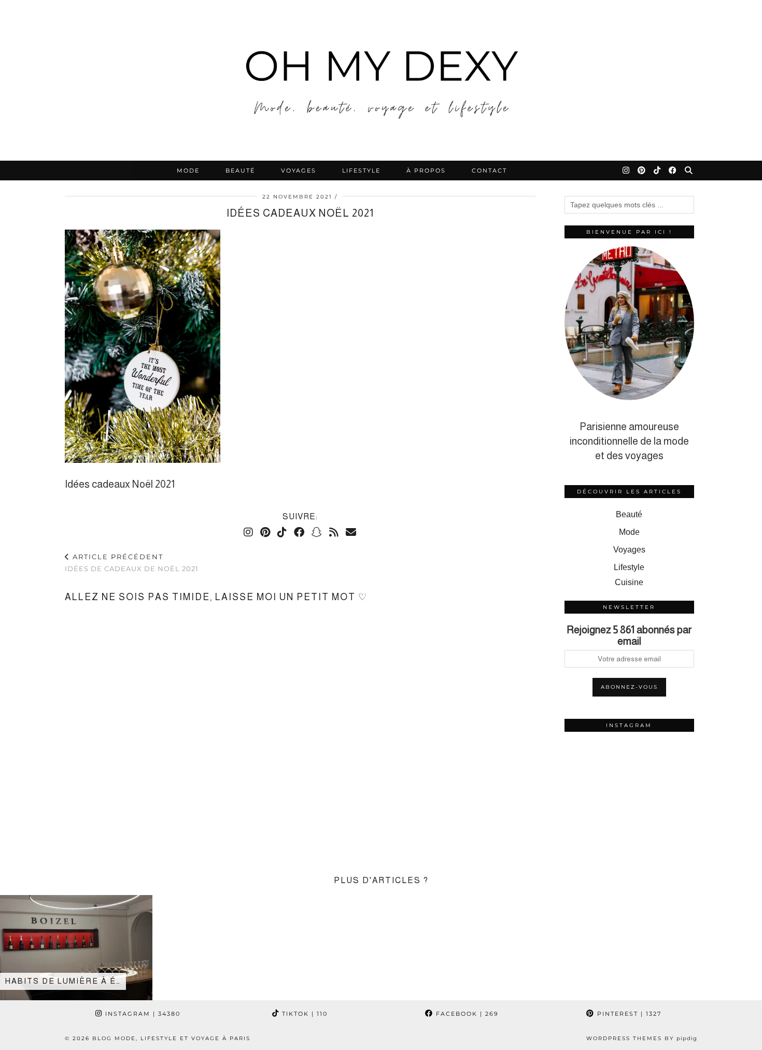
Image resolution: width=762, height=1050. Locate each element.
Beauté (240, 170)
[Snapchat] (317, 532)
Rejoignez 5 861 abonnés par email (629, 635)
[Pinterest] (642, 170)
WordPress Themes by (641, 1038)
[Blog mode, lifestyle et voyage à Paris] (381, 80)
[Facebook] (673, 170)
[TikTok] (657, 170)
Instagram (141, 1013)
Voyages (298, 170)
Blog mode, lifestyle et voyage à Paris (171, 1038)
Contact (489, 170)
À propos (426, 170)
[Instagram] (626, 170)
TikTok (303, 1013)
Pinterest (628, 1013)
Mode (188, 170)
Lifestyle (361, 170)
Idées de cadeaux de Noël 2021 (132, 562)
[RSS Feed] (333, 532)
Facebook (466, 1013)
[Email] (351, 532)
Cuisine (629, 582)
